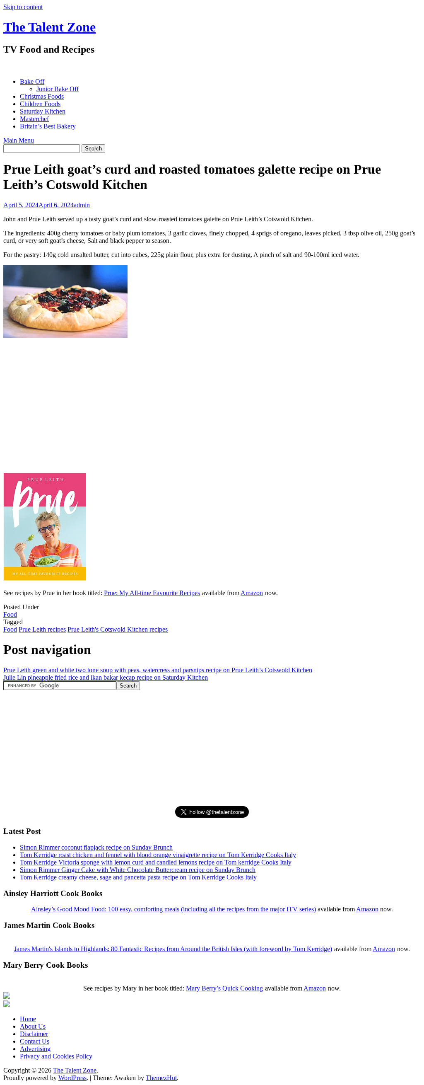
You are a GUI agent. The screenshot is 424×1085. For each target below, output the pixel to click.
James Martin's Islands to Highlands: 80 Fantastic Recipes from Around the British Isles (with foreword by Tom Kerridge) (173, 948)
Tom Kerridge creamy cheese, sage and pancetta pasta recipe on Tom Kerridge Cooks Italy (138, 877)
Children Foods (40, 103)
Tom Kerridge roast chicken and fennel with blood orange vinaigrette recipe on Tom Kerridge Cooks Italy (158, 854)
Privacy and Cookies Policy (56, 1056)
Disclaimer (34, 1033)
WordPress (72, 1077)
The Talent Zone (49, 26)
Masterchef (34, 118)
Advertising (35, 1048)
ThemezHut (161, 1077)
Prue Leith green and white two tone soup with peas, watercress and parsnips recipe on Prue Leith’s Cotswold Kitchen (157, 669)
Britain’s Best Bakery (48, 126)
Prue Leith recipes (42, 629)
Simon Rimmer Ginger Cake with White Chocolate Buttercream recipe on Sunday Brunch (137, 869)
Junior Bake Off (57, 88)
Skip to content (23, 6)
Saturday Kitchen (42, 111)
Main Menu (18, 140)
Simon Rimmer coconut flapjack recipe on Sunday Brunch (96, 847)
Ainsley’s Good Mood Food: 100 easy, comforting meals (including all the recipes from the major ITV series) (173, 909)
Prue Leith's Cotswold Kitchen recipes (117, 629)
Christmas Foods (42, 96)
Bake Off (32, 81)
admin (82, 204)
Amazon (252, 592)
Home (28, 1018)
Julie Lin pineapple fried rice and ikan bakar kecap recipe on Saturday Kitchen (105, 677)
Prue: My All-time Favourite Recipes (152, 592)
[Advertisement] (154, 66)
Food (10, 614)
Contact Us (34, 1041)
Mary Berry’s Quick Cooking (224, 988)
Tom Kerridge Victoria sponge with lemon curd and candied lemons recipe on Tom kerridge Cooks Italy (156, 862)
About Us (33, 1026)
